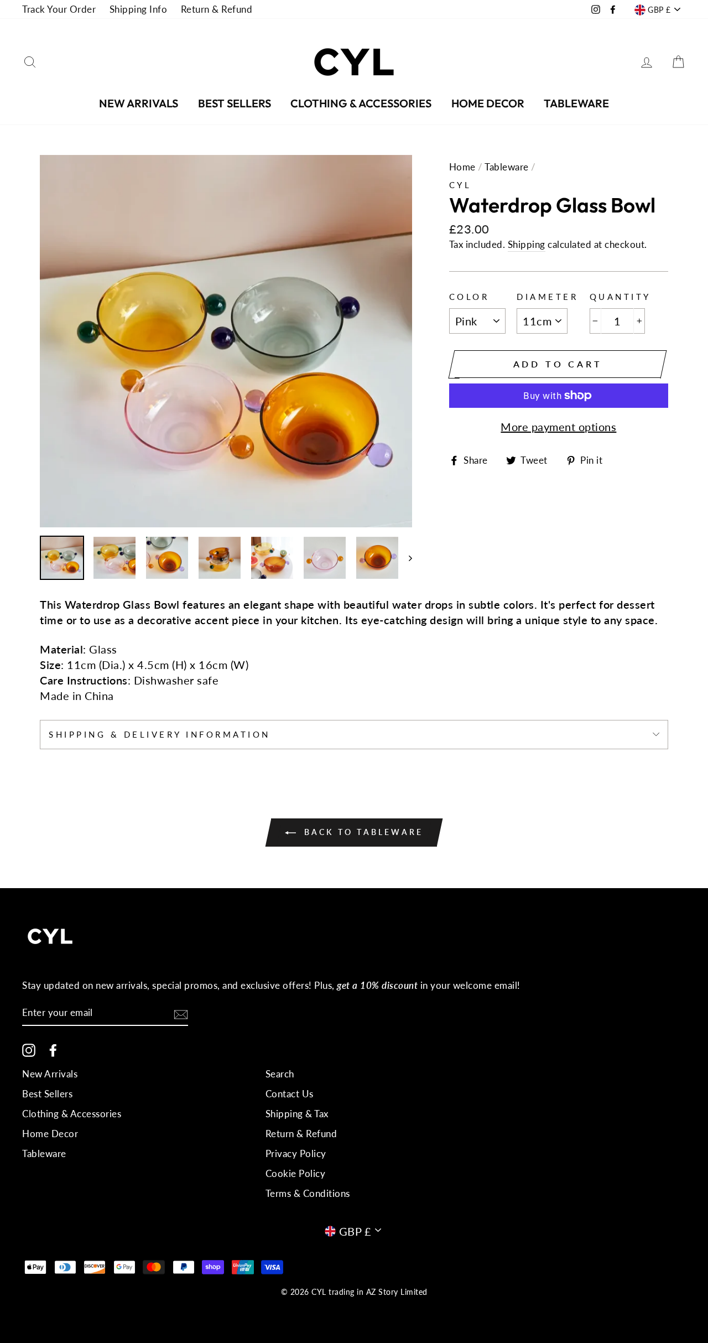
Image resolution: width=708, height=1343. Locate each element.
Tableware (576, 103)
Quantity (620, 297)
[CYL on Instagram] (28, 1050)
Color (469, 297)
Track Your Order (59, 9)
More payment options (558, 426)
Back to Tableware (362, 832)
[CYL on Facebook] (53, 1050)
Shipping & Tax (297, 1113)
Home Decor (487, 103)
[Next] (405, 558)
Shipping (526, 244)
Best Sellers (234, 103)
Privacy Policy (296, 1153)
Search (280, 1074)
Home (462, 167)
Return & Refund (217, 9)
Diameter (547, 297)
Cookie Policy (296, 1173)
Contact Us (290, 1094)
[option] (226, 341)
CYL (460, 185)
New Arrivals (138, 103)
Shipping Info (139, 9)
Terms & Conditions (308, 1193)
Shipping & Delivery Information (159, 734)
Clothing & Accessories (360, 103)
